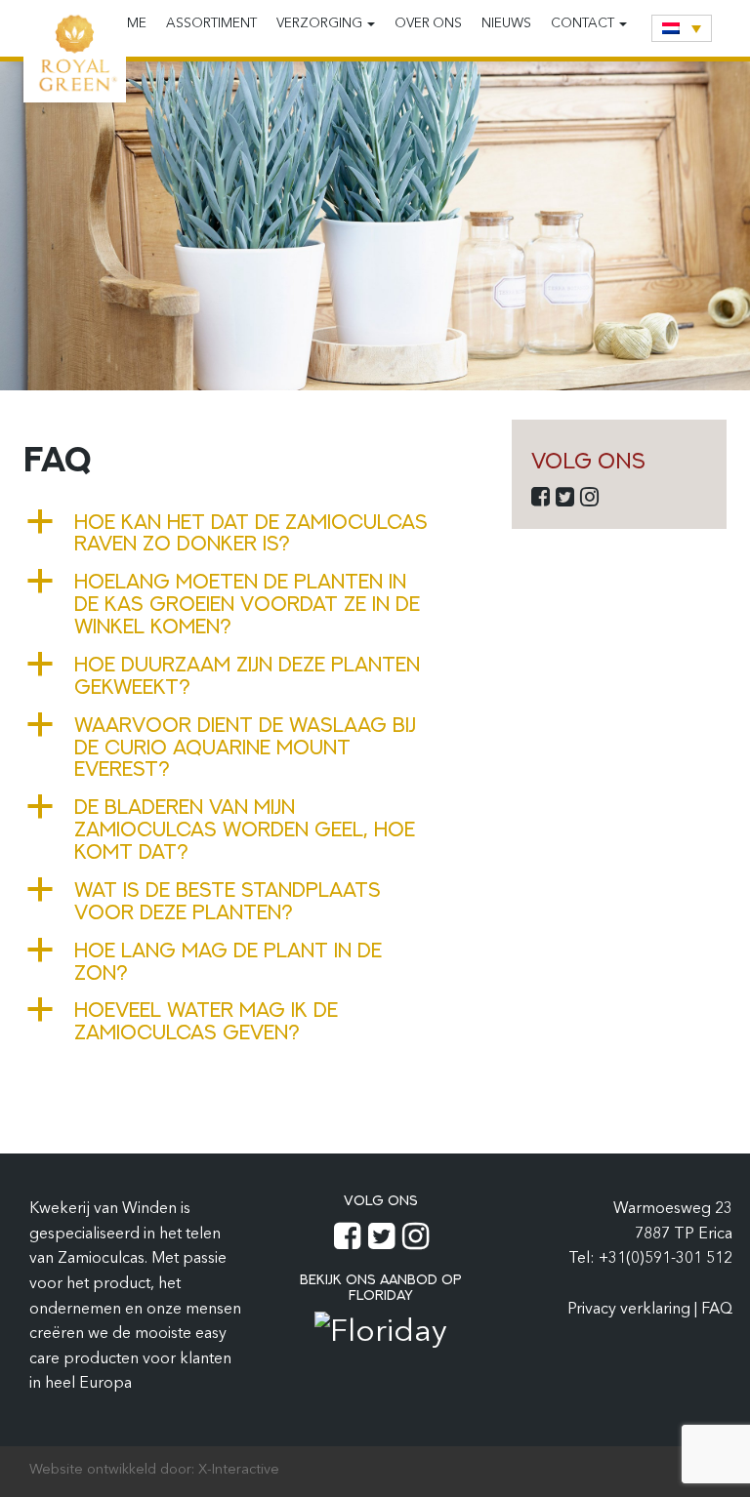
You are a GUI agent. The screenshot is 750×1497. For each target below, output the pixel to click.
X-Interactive (238, 1470)
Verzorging (320, 24)
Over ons (428, 24)
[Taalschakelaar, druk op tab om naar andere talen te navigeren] (681, 28)
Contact (584, 24)
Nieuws (506, 24)
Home (126, 24)
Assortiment (211, 24)
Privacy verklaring (630, 1309)
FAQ (716, 1309)
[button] (252, 533)
